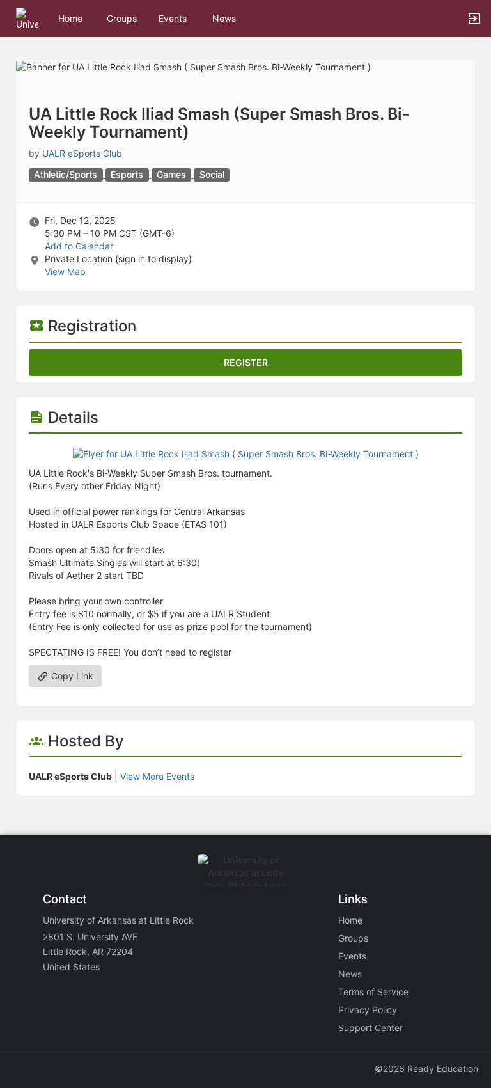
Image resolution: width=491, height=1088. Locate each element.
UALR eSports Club (82, 153)
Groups (122, 18)
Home (350, 920)
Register (246, 362)
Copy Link (71, 675)
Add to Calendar (79, 245)
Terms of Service (373, 991)
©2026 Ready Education (426, 1068)
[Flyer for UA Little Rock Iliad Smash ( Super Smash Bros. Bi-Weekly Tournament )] (246, 452)
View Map (65, 271)
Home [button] (70, 18)
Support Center (370, 1027)
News (224, 18)
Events (173, 18)
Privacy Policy (367, 1009)
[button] (27, 17)
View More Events (157, 776)
